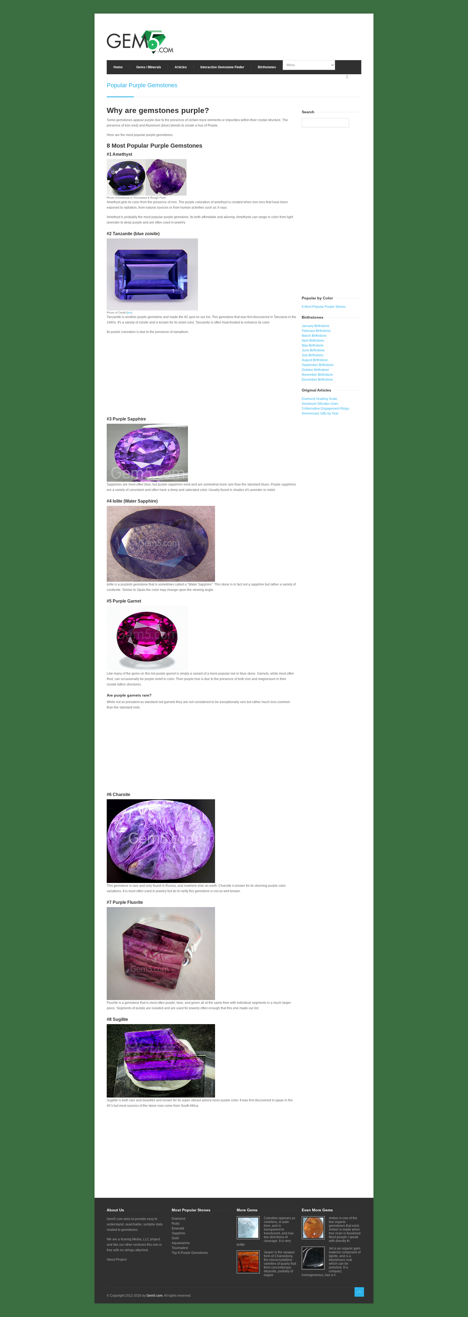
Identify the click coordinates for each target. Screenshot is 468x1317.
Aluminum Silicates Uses (320, 404)
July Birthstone (312, 355)
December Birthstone (317, 379)
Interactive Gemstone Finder (222, 67)
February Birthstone (316, 331)
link (129, 312)
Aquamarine (181, 1243)
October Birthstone (315, 370)
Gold (175, 1238)
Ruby (176, 1223)
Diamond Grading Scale (319, 399)
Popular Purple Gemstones (142, 85)
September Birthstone (318, 365)
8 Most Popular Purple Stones (324, 307)
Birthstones (267, 67)
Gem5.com (154, 1295)
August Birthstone (315, 360)
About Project (116, 1259)
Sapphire (178, 1233)
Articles (181, 67)
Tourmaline (180, 1248)
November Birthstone (317, 375)
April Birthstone (313, 340)
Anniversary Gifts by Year (320, 413)
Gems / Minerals (148, 67)
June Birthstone (313, 350)
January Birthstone (315, 326)
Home (118, 67)
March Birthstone (314, 336)
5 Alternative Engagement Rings (325, 408)
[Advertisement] (201, 377)
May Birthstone (313, 345)
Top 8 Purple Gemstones (190, 1253)
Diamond (178, 1219)
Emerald (178, 1228)
